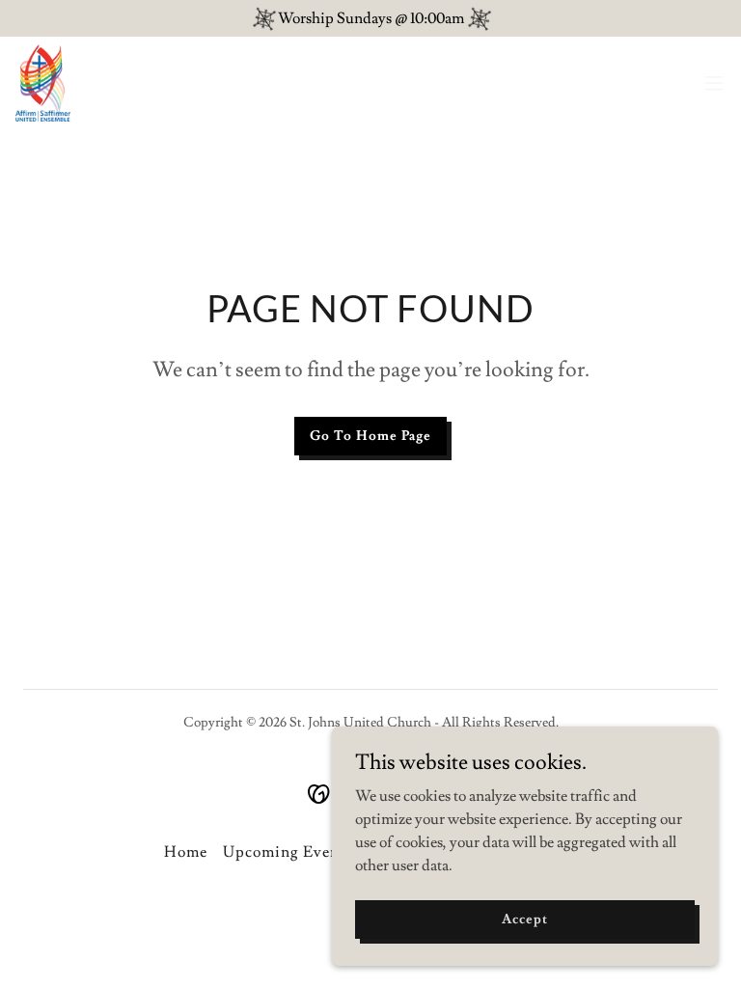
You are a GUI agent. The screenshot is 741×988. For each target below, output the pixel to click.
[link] (42, 83)
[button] (714, 83)
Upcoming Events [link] (287, 852)
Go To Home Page (370, 436)
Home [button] (185, 852)
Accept (524, 918)
